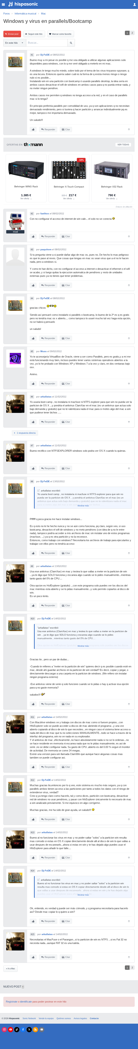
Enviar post (13, 34)
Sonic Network (29, 1018)
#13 (32, 832)
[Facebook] (23, 1029)
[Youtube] (10, 1029)
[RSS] (35, 1029)
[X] (29, 1029)
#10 (32, 618)
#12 (32, 780)
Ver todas (123, 145)
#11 (32, 717)
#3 (32, 249)
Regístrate (11, 1001)
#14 (32, 871)
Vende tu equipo (46, 1018)
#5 (32, 351)
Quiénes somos (64, 1018)
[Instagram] (4, 1029)
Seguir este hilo (35, 34)
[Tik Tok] (16, 1029)
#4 (32, 298)
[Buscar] (71, 42)
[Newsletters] (41, 1029)
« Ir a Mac (10, 968)
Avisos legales (80, 1018)
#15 (32, 934)
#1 (32, 55)
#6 (32, 397)
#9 (32, 566)
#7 (32, 445)
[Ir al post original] (38, 490)
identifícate (26, 1001)
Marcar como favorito (61, 34)
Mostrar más (83, 506)
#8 (32, 481)
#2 (32, 213)
